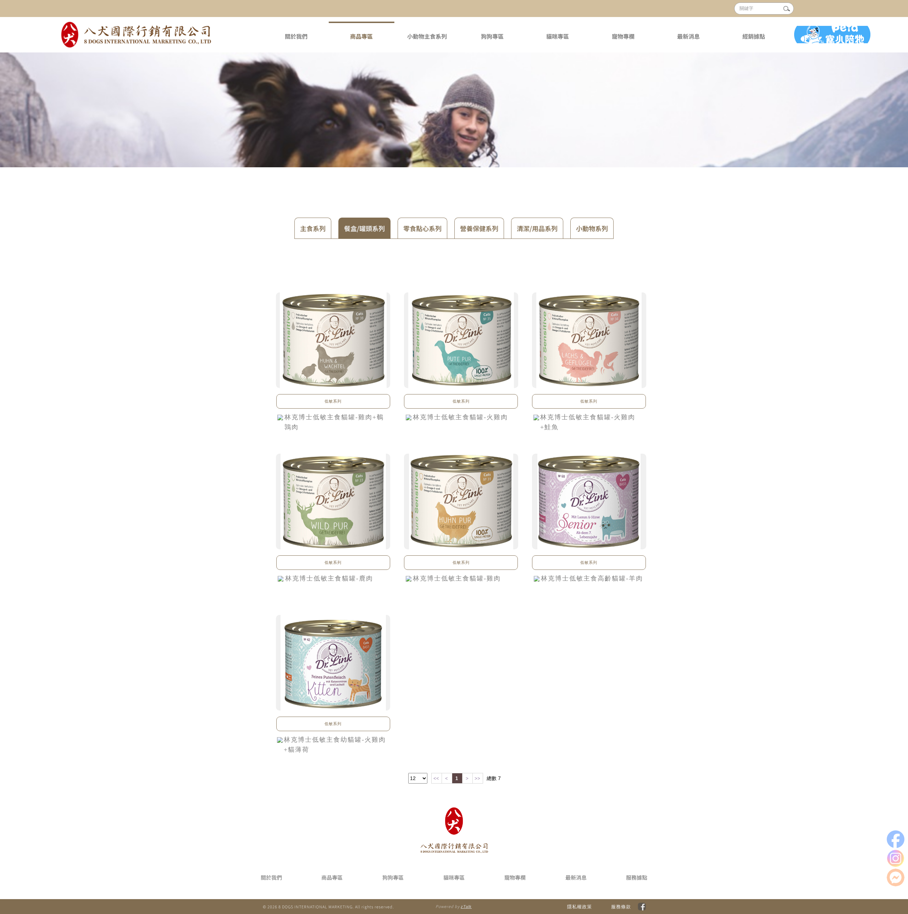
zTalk (466, 906)
